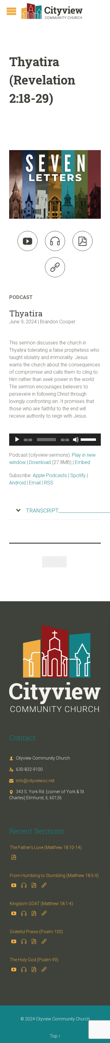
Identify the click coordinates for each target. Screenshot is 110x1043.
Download (40, 462)
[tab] (55, 511)
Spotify (78, 475)
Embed (82, 462)
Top (53, 1036)
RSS (48, 483)
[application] (55, 439)
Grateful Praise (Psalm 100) (36, 931)
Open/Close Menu (11, 11)
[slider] (89, 438)
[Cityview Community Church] (51, 11)
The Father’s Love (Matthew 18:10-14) (46, 847)
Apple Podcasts (50, 475)
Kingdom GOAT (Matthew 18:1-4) (41, 903)
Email (35, 483)
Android (17, 483)
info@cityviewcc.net (31, 780)
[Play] (17, 440)
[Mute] (76, 440)
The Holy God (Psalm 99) (34, 959)
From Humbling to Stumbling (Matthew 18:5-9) (54, 875)
